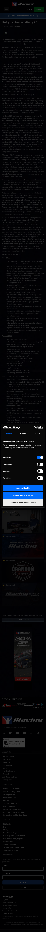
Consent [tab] (8, 434)
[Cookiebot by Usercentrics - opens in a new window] (33, 427)
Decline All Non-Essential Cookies (23, 502)
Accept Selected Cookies (23, 495)
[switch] (40, 464)
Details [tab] (23, 434)
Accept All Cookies (23, 488)
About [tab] (37, 434)
